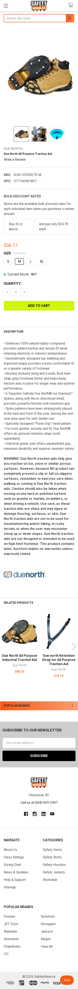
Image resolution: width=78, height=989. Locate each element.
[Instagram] (34, 814)
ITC (6, 954)
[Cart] (71, 5)
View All (47, 947)
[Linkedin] (43, 814)
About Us (10, 850)
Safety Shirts (52, 857)
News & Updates (16, 872)
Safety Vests (52, 850)
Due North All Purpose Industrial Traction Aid (19, 658)
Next (74, 646)
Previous (4, 646)
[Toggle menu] (5, 5)
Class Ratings (14, 857)
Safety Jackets (54, 872)
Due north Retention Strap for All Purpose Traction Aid (59, 660)
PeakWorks (12, 947)
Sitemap (10, 887)
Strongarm (48, 924)
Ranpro (46, 939)
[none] (39, 74)
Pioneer (9, 916)
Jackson (47, 931)
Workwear (50, 880)
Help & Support (15, 880)
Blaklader (10, 931)
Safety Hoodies (54, 865)
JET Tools (11, 924)
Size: (15, 253)
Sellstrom (48, 916)
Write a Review (15, 160)
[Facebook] (26, 814)
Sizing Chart (12, 865)
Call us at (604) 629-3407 (39, 803)
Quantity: (12, 283)
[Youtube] (52, 814)
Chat (67, 980)
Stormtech (11, 939)
